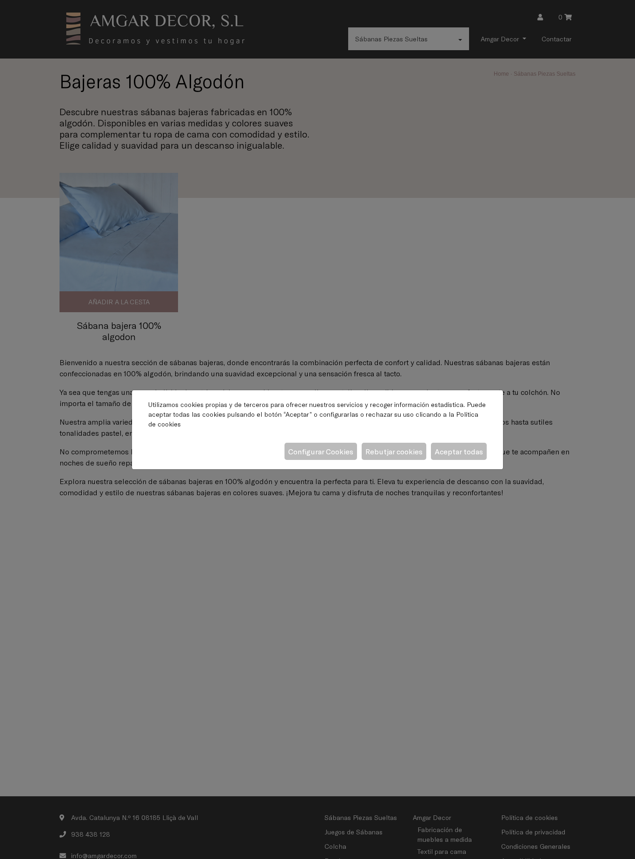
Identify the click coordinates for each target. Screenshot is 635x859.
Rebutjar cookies (394, 451)
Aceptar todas (459, 451)
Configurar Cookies (320, 451)
